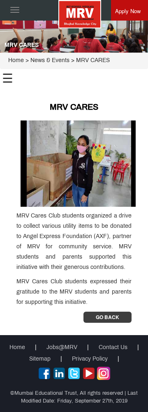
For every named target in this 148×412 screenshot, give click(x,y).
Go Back (107, 317)
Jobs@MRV (61, 347)
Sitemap (40, 359)
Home (16, 60)
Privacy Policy (90, 359)
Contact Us (113, 347)
